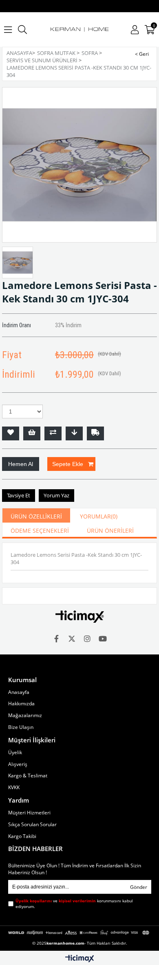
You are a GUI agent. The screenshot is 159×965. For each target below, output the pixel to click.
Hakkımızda (21, 703)
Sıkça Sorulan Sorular (32, 824)
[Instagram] (87, 638)
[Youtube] (102, 638)
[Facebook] (56, 638)
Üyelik (15, 752)
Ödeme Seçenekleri (40, 530)
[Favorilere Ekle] (10, 433)
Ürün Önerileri (110, 530)
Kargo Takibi (22, 836)
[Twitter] (72, 638)
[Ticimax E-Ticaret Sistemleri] (79, 959)
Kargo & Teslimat (27, 775)
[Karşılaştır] (53, 433)
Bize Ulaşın (20, 727)
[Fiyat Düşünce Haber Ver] (74, 433)
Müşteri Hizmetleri (29, 813)
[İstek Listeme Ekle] (31, 433)
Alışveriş (17, 764)
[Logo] (79, 617)
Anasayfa (18, 692)
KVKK (14, 787)
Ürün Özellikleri (36, 516)
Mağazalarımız (25, 715)
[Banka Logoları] (79, 932)
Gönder (138, 887)
